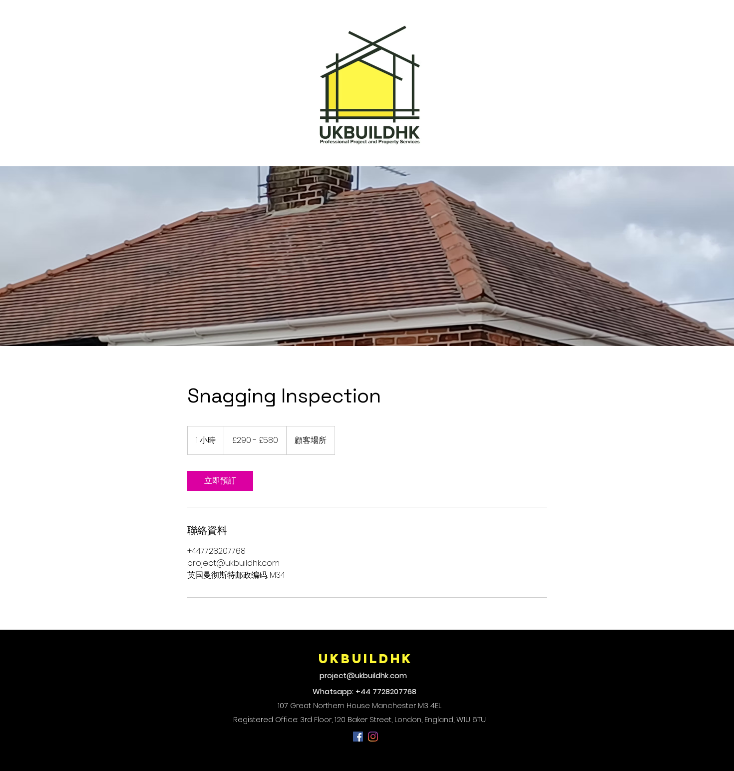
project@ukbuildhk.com (363, 675)
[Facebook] (358, 737)
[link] (220, 481)
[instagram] (373, 737)
